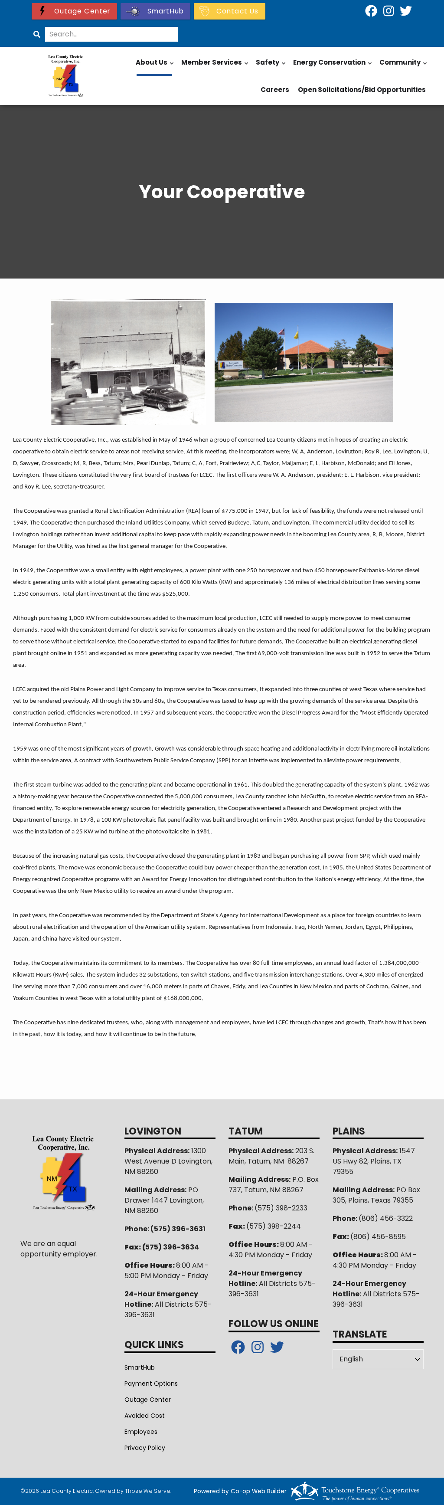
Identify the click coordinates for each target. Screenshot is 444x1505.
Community (403, 67)
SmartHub (139, 1367)
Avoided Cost (144, 1415)
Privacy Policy (144, 1447)
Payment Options (151, 1383)
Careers (275, 89)
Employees (140, 1431)
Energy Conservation (333, 67)
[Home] (65, 76)
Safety (271, 67)
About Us (155, 67)
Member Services (215, 67)
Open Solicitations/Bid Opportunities (362, 89)
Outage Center (147, 1399)
